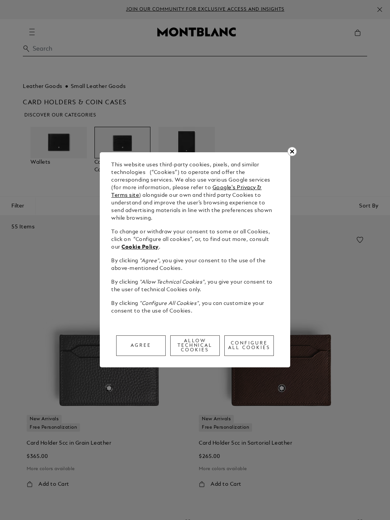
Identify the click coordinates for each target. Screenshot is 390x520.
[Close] (292, 151)
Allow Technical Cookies (195, 346)
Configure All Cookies (249, 345)
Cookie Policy (140, 247)
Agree (141, 345)
